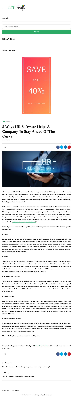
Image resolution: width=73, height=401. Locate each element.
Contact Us (5, 390)
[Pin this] (69, 147)
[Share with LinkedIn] (65, 147)
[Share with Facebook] (58, 147)
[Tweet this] (61, 147)
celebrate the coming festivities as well (24, 222)
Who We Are (15, 390)
